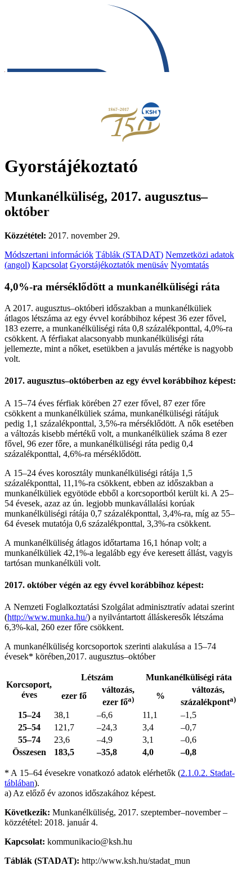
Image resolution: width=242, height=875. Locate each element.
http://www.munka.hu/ (47, 617)
